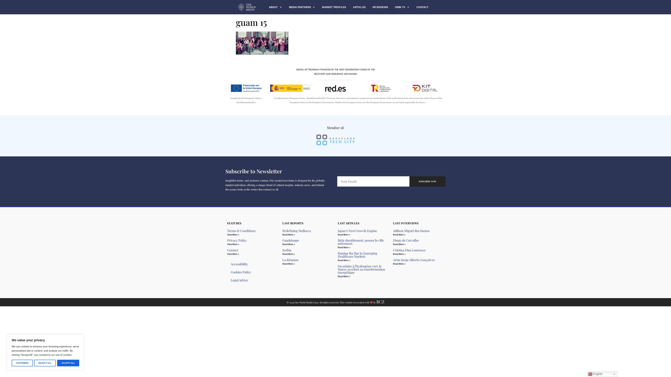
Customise (22, 363)
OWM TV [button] (400, 7)
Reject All (44, 363)
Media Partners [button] (300, 7)
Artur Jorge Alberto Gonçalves (414, 260)
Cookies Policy (241, 272)
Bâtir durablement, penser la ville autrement (361, 242)
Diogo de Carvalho (406, 240)
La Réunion (290, 260)
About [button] (273, 7)
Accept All (68, 363)
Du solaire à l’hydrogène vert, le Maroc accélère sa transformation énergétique (361, 269)
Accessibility (239, 264)
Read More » (288, 235)
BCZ (380, 301)
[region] (45, 352)
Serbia (286, 250)
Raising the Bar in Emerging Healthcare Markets (357, 254)
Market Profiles (334, 7)
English (597, 373)
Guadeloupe (290, 240)
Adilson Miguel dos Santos (411, 231)
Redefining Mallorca (296, 231)
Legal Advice (239, 280)
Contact (422, 7)
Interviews (380, 7)
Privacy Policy (237, 240)
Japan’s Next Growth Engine (357, 231)
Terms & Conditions (241, 231)
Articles (359, 7)
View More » (233, 235)
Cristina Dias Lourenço (409, 250)
